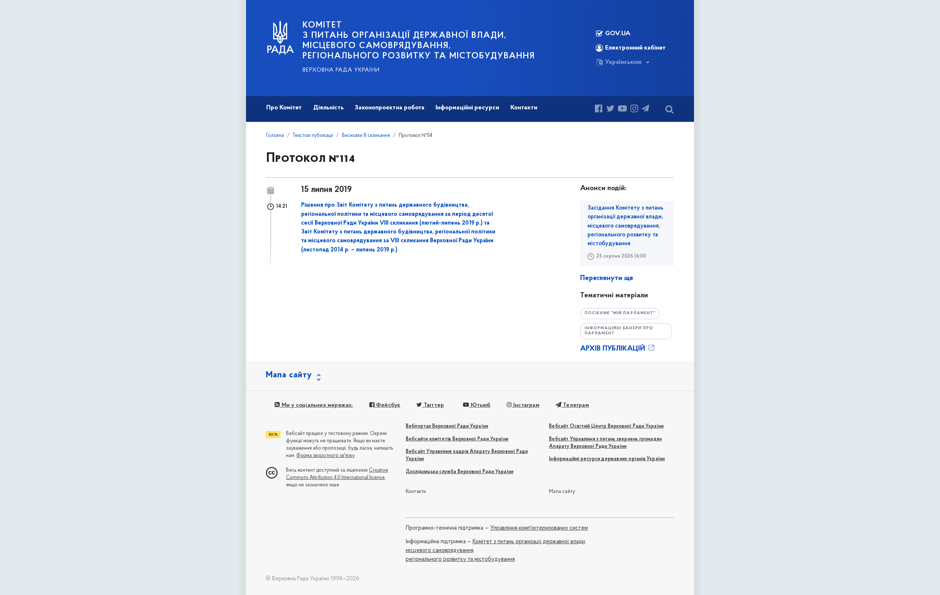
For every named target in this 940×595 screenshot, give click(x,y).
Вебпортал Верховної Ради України (447, 426)
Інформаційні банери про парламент (619, 331)
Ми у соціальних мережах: (316, 405)
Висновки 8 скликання (366, 135)
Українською (623, 62)
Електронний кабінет (635, 48)
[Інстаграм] (634, 109)
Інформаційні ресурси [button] (467, 108)
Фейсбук (388, 405)
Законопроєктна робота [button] (389, 108)
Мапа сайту (562, 491)
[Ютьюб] (622, 109)
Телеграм (575, 405)
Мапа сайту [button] (289, 375)
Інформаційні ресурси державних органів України (607, 459)
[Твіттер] (610, 109)
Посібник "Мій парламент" (620, 313)
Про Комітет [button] (284, 108)
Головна (275, 135)
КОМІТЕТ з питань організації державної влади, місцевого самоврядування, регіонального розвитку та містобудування (419, 41)
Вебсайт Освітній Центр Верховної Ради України (606, 426)
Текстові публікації (313, 135)
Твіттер (433, 405)
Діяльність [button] (328, 108)
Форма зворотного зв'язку (325, 455)
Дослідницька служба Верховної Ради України (459, 472)
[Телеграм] (645, 110)
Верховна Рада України (341, 70)
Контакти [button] (523, 108)
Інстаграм (525, 405)
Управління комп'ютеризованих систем (539, 528)
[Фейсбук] (599, 109)
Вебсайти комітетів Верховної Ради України (457, 439)
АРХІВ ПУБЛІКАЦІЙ (613, 348)
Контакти (416, 491)
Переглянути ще (606, 278)
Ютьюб (479, 405)
